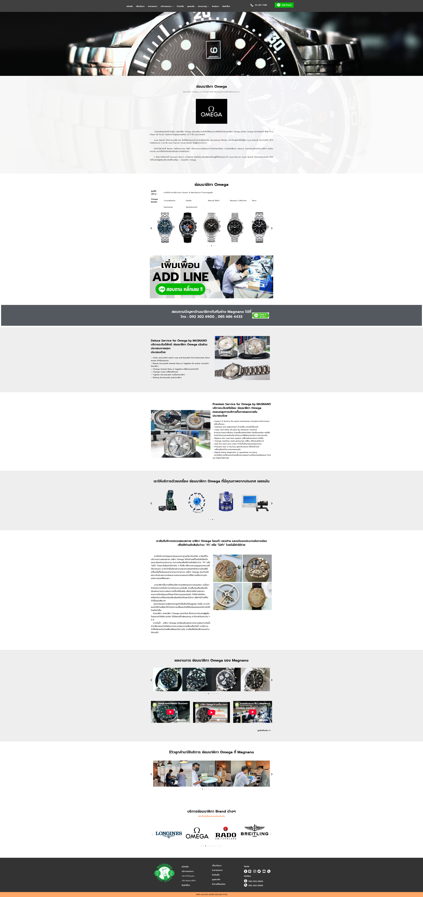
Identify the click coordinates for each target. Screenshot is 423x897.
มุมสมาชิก (191, 6)
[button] (167, 6)
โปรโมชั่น (180, 6)
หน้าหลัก (129, 6)
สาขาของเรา (152, 6)
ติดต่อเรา (215, 6)
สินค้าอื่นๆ (226, 6)
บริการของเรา (166, 6)
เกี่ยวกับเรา (140, 6)
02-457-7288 (261, 5)
